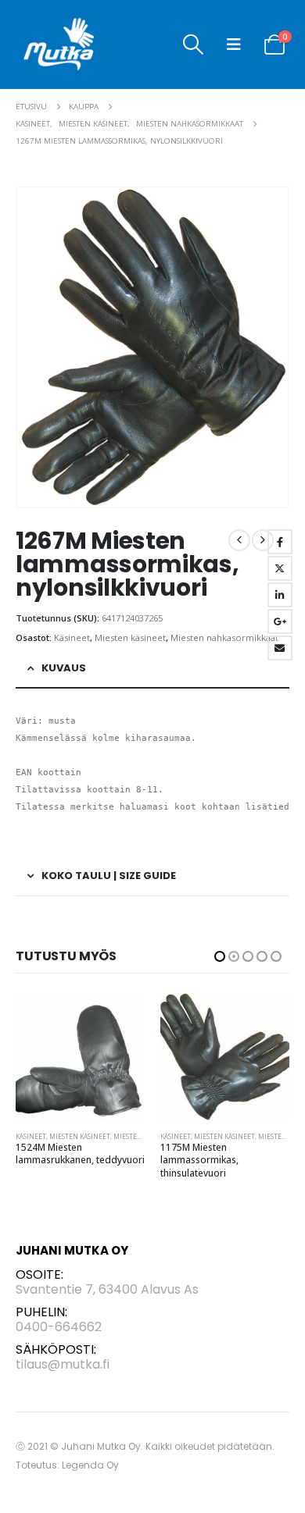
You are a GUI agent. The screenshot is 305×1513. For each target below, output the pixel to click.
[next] (263, 540)
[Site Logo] (59, 44)
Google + (279, 621)
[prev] (239, 540)
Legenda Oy (90, 1465)
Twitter (279, 568)
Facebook (279, 541)
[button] (193, 44)
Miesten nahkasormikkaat (224, 637)
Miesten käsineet (130, 637)
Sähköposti (279, 647)
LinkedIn (279, 594)
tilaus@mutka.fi (62, 1364)
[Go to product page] (80, 1056)
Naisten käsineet (224, 1134)
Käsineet (72, 637)
